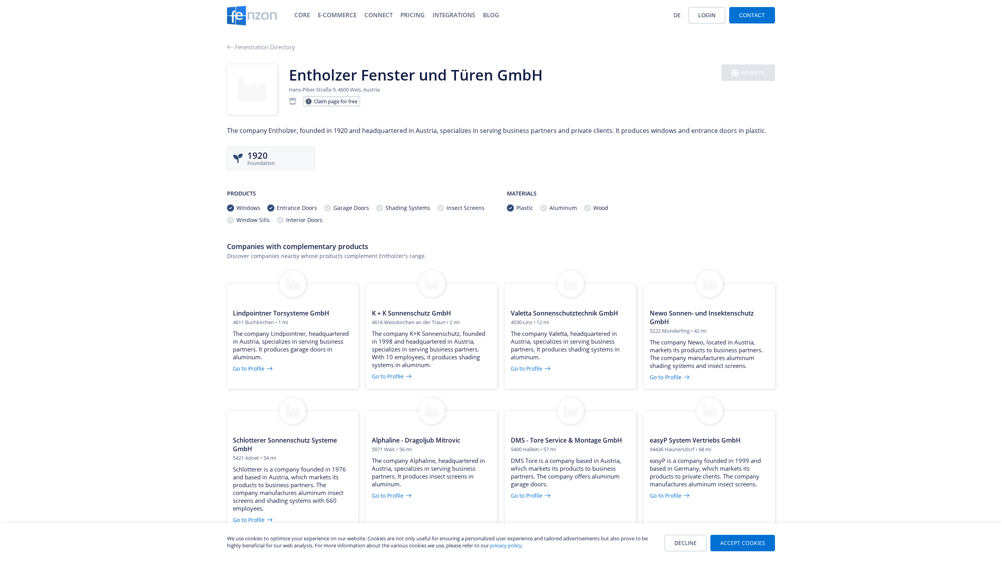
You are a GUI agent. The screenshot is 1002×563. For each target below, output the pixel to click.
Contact (752, 15)
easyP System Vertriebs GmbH (695, 440)
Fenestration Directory (265, 47)
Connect (378, 15)
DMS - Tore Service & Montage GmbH (566, 440)
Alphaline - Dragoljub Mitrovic (416, 440)
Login (706, 15)
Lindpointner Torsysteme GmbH (281, 313)
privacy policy (506, 545)
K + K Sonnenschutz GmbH (411, 313)
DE (677, 15)
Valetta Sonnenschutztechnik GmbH (564, 313)
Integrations (454, 15)
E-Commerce (337, 15)
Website (753, 73)
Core (302, 15)
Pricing (412, 15)
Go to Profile (249, 368)
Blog (491, 15)
